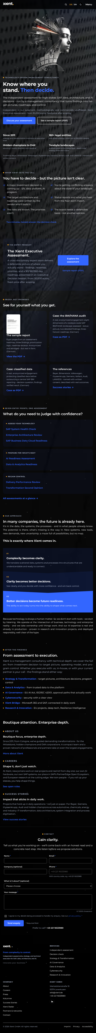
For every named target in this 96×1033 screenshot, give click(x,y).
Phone (52, 867)
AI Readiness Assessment (20, 458)
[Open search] (66, 4)
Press (5, 994)
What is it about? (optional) (16, 881)
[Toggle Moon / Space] (80, 4)
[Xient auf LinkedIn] (52, 1001)
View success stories (14, 819)
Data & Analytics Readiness (21, 464)
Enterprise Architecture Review (24, 435)
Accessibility (87, 1027)
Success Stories (10, 1002)
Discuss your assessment (19, 120)
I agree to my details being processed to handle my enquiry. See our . (45, 916)
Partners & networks (12, 1011)
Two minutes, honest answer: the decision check (31, 222)
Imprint (67, 1027)
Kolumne (7, 998)
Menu (89, 4)
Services (54, 946)
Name (7, 856)
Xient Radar (8, 1007)
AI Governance (13, 692)
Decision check (57, 954)
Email (52, 856)
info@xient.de (56, 992)
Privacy (76, 1027)
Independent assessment (61, 950)
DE (71, 4)
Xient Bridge (12, 703)
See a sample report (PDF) (54, 120)
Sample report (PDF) (73, 270)
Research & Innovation (18, 708)
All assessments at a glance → (20, 498)
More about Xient (13, 753)
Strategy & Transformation (20, 679)
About (6, 986)
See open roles (11, 786)
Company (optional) (13, 867)
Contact (6, 1015)
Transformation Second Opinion (24, 487)
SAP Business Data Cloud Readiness (26, 440)
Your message (11, 892)
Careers (6, 990)
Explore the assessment (73, 260)
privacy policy (74, 916)
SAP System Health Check (21, 429)
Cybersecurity (13, 697)
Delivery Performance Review (23, 482)
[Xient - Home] (8, 4)
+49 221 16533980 (55, 928)
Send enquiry (14, 923)
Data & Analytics (15, 687)
